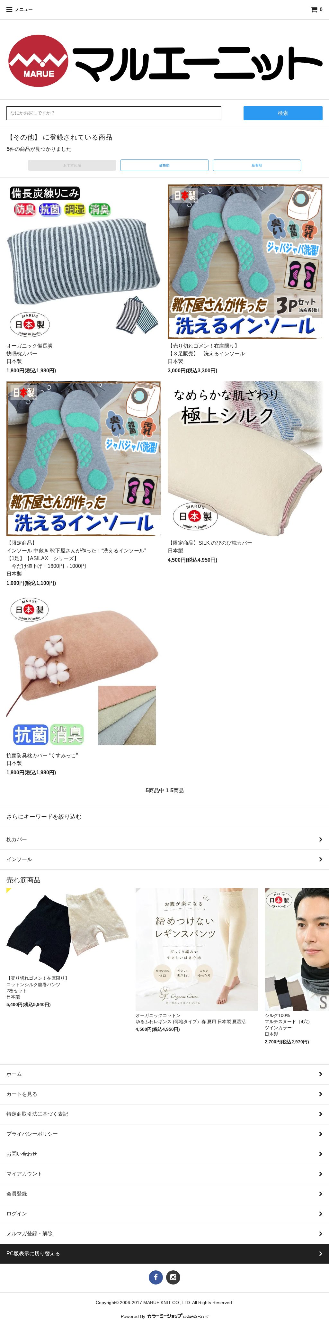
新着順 (257, 165)
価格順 (164, 165)
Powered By (134, 1316)
